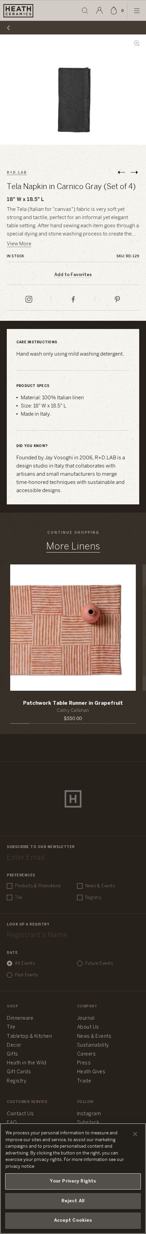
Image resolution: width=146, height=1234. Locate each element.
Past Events (26, 975)
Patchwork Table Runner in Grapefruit (73, 703)
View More (19, 244)
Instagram (89, 1114)
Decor (14, 1045)
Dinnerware (20, 1018)
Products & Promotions (38, 886)
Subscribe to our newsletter (41, 847)
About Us (88, 1027)
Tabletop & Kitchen (29, 1036)
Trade (84, 1081)
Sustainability (93, 1045)
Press (84, 1063)
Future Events (99, 963)
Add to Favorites (73, 275)
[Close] (135, 1134)
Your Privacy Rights (73, 1181)
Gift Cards (19, 1072)
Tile (18, 898)
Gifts (12, 1054)
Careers (86, 1054)
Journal (86, 1018)
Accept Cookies (73, 1220)
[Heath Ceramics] (73, 799)
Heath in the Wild (27, 1063)
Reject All (73, 1201)
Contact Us (20, 1114)
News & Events (100, 886)
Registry (93, 898)
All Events (25, 963)
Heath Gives (91, 1072)
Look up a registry (28, 924)
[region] (73, 1178)
